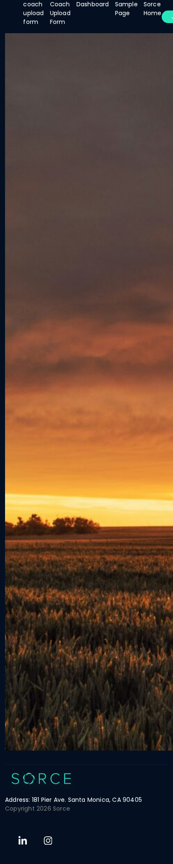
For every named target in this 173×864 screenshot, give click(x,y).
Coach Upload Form (60, 13)
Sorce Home (153, 8)
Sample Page (126, 8)
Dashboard (92, 4)
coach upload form (33, 13)
